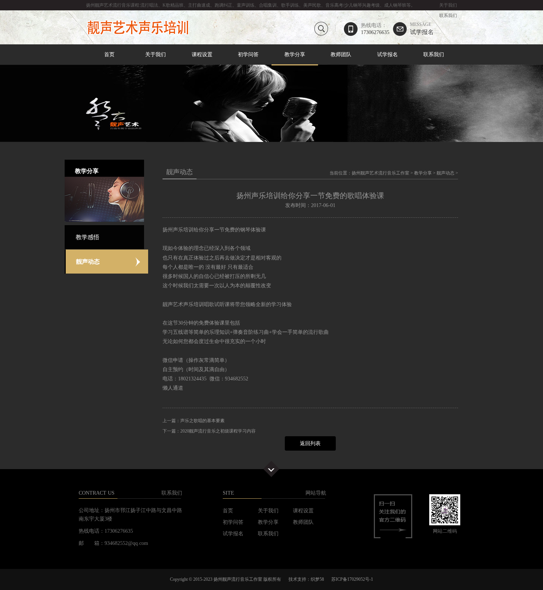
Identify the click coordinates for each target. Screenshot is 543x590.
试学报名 (422, 28)
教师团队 (341, 54)
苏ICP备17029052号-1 (352, 579)
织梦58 (317, 579)
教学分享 (294, 54)
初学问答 (248, 54)
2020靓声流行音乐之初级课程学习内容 (218, 431)
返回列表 (310, 443)
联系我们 (448, 15)
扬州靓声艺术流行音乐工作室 (380, 173)
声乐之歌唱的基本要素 (202, 420)
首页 (109, 54)
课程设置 (202, 54)
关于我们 (448, 5)
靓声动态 (445, 173)
